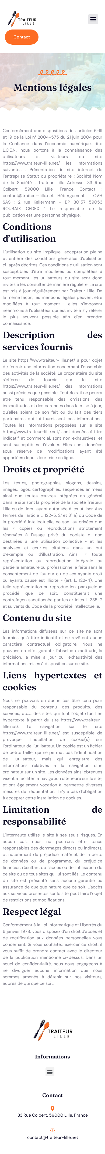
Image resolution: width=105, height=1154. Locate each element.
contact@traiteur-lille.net (52, 1137)
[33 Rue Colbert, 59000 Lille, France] (52, 1108)
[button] (93, 19)
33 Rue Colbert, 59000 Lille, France (53, 1115)
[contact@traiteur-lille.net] (52, 1130)
